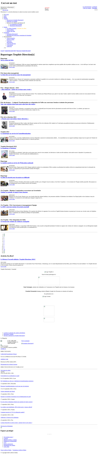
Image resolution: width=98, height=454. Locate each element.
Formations (6, 32)
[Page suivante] (4, 251)
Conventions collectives (10, 45)
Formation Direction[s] (12, 34)
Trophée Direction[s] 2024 (10, 50)
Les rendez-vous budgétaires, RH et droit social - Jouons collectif (16, 407)
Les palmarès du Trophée (16, 24)
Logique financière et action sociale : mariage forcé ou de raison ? (16, 422)
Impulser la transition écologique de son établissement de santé (16, 396)
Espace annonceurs (8, 444)
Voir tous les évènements (7, 426)
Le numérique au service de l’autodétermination (16, 133)
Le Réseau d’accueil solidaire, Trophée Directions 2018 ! (18, 259)
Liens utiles (6, 446)
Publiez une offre (11, 31)
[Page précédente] (4, 235)
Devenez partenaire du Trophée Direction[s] (14, 335)
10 (4, 249)
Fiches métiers (10, 30)
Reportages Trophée (8, 334)
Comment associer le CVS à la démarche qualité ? (13, 412)
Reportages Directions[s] (16, 25)
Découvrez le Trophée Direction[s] (15, 20)
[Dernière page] (4, 252)
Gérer (5, 16)
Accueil (2, 50)
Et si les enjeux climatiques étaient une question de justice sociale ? (17, 401)
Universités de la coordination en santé (10, 375)
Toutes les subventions (9, 41)
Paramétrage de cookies (9, 445)
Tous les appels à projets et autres (11, 38)
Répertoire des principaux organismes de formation (19, 35)
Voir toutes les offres (5, 370)
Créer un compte (87, 8)
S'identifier (94, 8)
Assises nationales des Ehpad (8, 391)
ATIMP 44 (3, 348)
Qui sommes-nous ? (8, 437)
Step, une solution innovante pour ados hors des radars (18, 104)
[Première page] (4, 234)
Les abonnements (87, 6)
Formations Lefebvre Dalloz (19, 450)
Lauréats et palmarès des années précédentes (14, 333)
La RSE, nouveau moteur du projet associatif (15, 207)
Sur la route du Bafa (7, 60)
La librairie (94, 6)
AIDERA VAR (4, 359)
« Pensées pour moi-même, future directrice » (15, 119)
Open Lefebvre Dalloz (6, 450)
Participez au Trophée (12, 21)
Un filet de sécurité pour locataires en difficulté (15, 177)
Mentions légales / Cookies (10, 439)
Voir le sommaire (25, 340)
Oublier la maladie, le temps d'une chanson (14, 192)
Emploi (5, 27)
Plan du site (5, 10)
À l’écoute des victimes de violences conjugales (15, 221)
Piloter (5, 17)
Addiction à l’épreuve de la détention (9, 417)
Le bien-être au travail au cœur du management (16, 75)
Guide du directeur (11, 43)
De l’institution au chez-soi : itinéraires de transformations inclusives (17, 381)
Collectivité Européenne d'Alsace (9, 354)
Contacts (6, 438)
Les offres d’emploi (11, 28)
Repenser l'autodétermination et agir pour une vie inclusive (15, 386)
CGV (5, 442)
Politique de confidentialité (10, 441)
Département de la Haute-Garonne (9, 364)
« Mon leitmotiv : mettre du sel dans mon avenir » (16, 89)
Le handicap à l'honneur (8, 148)
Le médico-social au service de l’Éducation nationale (17, 163)
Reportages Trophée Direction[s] (24, 50)
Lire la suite (12, 67)
